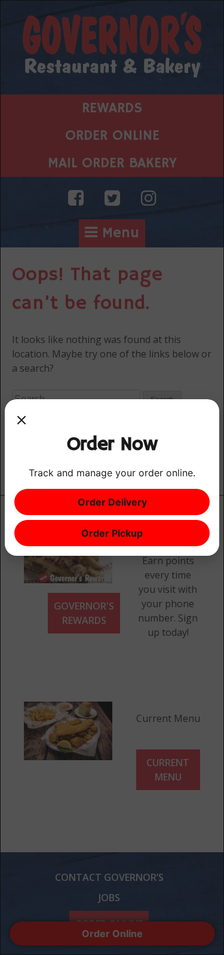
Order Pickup (112, 533)
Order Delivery (112, 502)
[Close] (21, 421)
